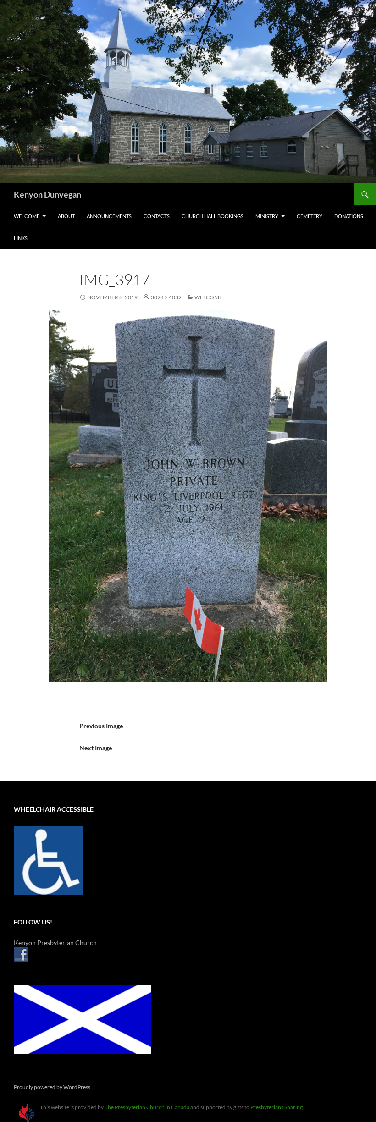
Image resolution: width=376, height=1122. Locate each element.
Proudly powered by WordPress (52, 1087)
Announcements (109, 216)
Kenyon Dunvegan (47, 194)
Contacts (157, 216)
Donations (348, 216)
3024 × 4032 (166, 297)
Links (21, 238)
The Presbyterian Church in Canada (147, 1107)
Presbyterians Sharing (276, 1107)
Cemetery (309, 216)
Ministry (266, 216)
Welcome (26, 216)
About (66, 216)
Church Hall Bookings (212, 216)
